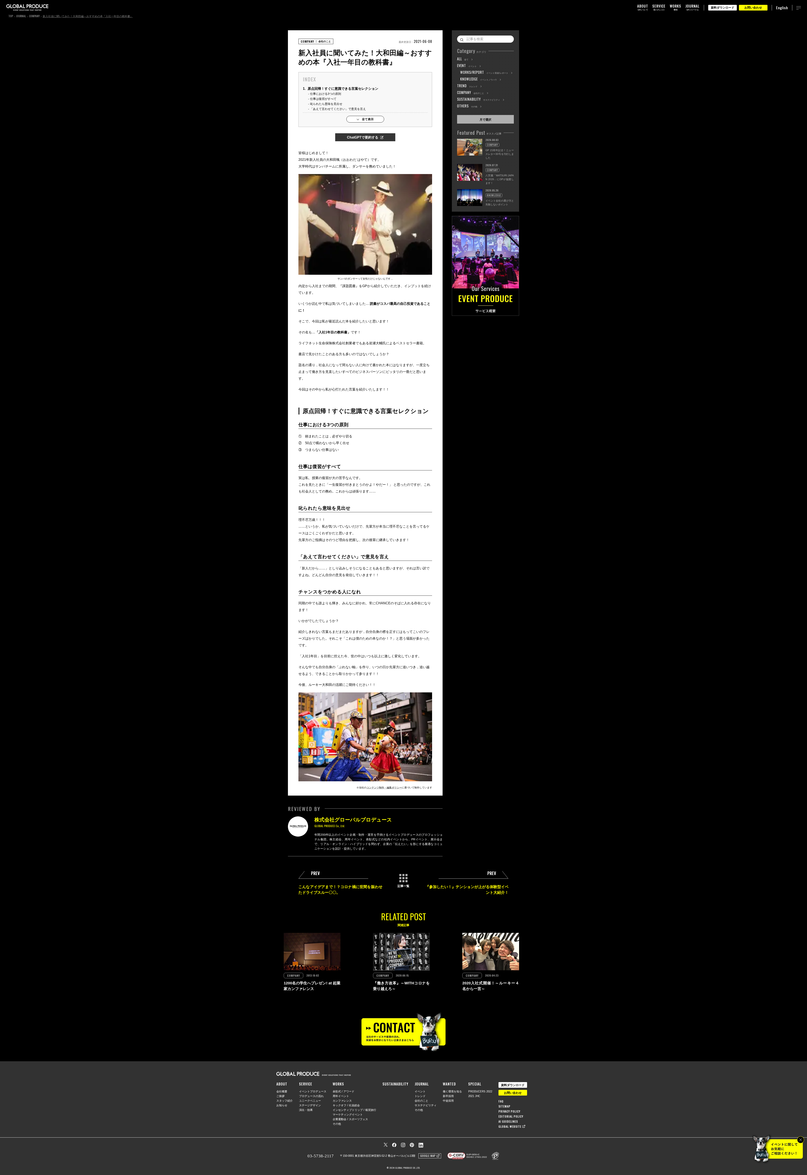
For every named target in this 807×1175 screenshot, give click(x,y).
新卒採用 (448, 1096)
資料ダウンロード (722, 7)
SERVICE (305, 1084)
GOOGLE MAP (428, 1156)
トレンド (420, 1096)
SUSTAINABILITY (395, 1084)
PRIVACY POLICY (509, 1111)
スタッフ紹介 (284, 1100)
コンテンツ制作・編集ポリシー (384, 787)
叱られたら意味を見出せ (326, 104)
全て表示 (368, 119)
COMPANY (34, 16)
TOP (10, 16)
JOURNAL (21, 16)
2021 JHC (474, 1096)
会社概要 (281, 1091)
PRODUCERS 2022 (480, 1091)
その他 (337, 1123)
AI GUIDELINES (508, 1121)
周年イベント (341, 1096)
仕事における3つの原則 (325, 93)
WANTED (449, 1084)
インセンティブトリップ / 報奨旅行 (354, 1110)
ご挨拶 (280, 1096)
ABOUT (281, 1084)
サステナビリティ (425, 1105)
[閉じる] (800, 1139)
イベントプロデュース (312, 1091)
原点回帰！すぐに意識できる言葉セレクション (340, 88)
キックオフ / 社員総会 (346, 1105)
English (782, 7)
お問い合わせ (753, 7)
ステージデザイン (310, 1105)
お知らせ (281, 1105)
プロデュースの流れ (311, 1096)
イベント (420, 1091)
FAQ (501, 1101)
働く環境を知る (452, 1091)
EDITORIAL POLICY (510, 1116)
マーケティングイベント (348, 1114)
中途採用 (448, 1100)
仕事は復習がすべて (323, 98)
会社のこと (421, 1100)
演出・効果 (306, 1110)
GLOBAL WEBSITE (509, 1126)
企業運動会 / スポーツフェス (350, 1119)
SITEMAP (504, 1106)
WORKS (338, 1084)
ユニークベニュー (310, 1100)
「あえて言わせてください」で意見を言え (338, 109)
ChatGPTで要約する (362, 137)
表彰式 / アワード (343, 1091)
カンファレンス (342, 1100)
